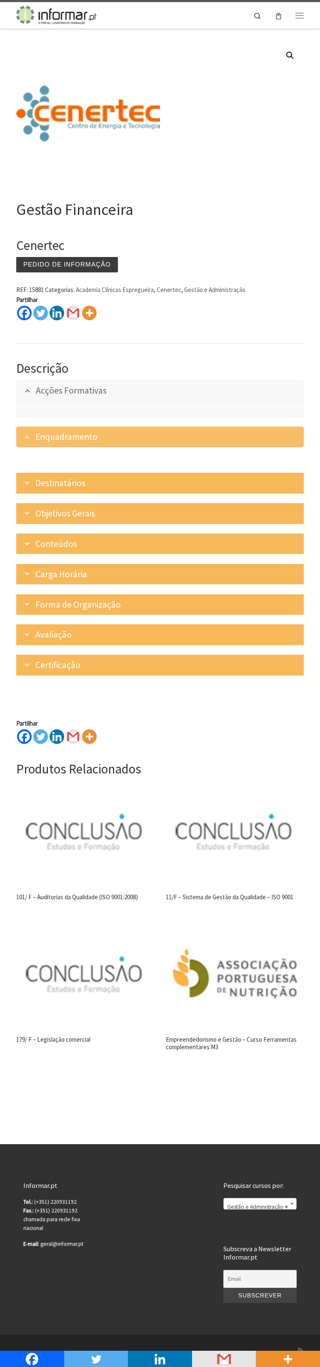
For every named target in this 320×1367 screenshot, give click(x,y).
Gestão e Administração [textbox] (257, 1206)
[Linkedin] (57, 313)
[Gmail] (73, 736)
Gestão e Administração (214, 290)
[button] (290, 55)
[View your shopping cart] (278, 15)
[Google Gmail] (73, 313)
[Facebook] (24, 313)
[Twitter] (40, 313)
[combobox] (260, 1204)
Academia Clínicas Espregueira (115, 290)
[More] (89, 313)
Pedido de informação (67, 264)
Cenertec (169, 290)
